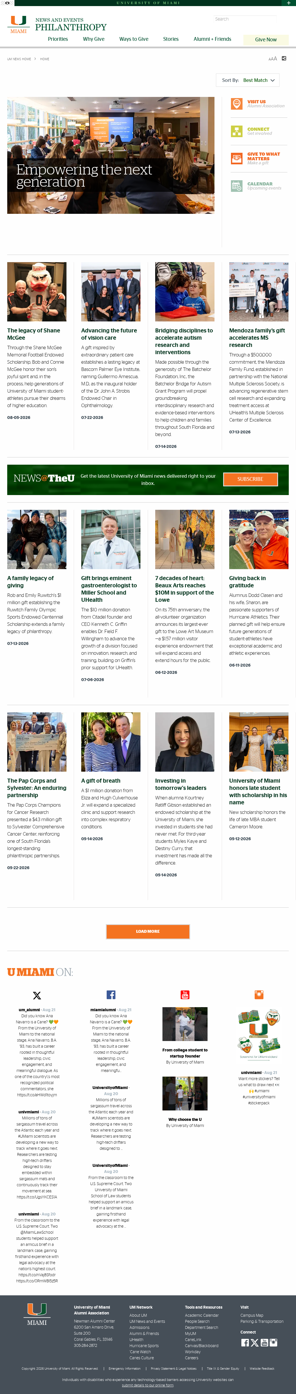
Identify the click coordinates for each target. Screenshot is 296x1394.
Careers (191, 1358)
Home (44, 59)
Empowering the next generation (84, 176)
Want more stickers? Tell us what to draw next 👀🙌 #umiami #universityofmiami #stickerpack (259, 1091)
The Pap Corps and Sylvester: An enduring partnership (36, 788)
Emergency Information (124, 1368)
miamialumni (103, 1010)
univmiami (28, 1112)
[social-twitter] (254, 1342)
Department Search (201, 1328)
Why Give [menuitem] (93, 39)
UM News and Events (147, 1322)
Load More (148, 931)
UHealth (136, 1340)
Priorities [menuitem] (58, 39)
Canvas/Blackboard (202, 1346)
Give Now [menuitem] (266, 40)
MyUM (190, 1334)
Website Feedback (262, 1368)
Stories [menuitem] (171, 39)
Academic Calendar (202, 1316)
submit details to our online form (147, 1385)
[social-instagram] (273, 1343)
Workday (193, 1352)
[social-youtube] (264, 1343)
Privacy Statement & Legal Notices (174, 1368)
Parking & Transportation (262, 1322)
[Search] (283, 19)
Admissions (139, 1328)
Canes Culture (142, 1358)
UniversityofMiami (110, 1088)
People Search (197, 1322)
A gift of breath (101, 781)
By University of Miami (185, 1062)
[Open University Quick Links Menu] (289, 3)
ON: (40, 972)
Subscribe (250, 479)
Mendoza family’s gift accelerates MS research (257, 338)
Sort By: (245, 80)
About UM (138, 1316)
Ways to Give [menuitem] (133, 39)
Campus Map (251, 1316)
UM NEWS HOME (19, 59)
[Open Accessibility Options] (7, 3)
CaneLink (193, 1340)
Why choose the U (185, 1120)
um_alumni (29, 1010)
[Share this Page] (280, 62)
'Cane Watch (140, 1352)
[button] (284, 1378)
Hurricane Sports (144, 1346)
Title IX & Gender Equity (223, 1368)
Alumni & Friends (144, 1334)
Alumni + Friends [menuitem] (212, 39)
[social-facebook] (245, 1343)
